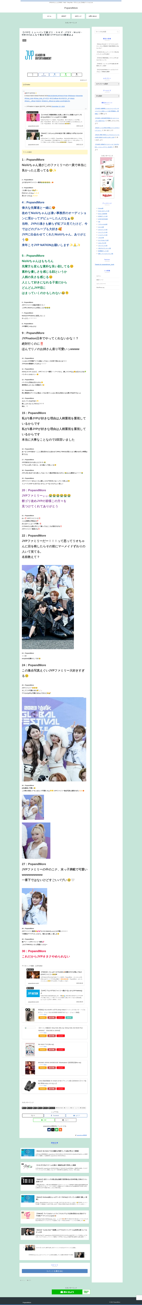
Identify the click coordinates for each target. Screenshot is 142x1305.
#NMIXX (38, 101)
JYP (35, 1107)
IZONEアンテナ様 (102, 216)
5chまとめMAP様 (102, 213)
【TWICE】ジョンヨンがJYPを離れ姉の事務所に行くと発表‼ (107, 64)
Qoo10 (69, 1017)
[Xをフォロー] (52, 1129)
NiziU (40, 1107)
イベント (67, 1107)
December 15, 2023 (58, 106)
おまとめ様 (101, 227)
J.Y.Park (30, 1107)
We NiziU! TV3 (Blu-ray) (46, 1044)
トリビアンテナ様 (102, 235)
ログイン (98, 276)
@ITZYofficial (54, 98)
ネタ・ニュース (75, 1107)
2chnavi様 (100, 208)
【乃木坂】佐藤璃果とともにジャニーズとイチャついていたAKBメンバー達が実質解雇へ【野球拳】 (107, 111)
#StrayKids (79, 96)
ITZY (25, 1107)
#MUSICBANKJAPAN (55, 96)
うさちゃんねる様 (102, 224)
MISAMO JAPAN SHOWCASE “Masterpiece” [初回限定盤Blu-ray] (59, 1062)
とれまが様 (101, 237)
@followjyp (71, 96)
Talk (99, 221)
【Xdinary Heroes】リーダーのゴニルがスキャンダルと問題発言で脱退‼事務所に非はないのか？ (107, 46)
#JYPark (65, 96)
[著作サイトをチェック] (49, 1129)
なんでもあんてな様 (103, 240)
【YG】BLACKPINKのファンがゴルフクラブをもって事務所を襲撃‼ (107, 70)
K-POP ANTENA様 (103, 219)
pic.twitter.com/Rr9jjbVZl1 (61, 101)
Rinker (45, 1014)
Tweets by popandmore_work (104, 264)
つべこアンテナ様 (102, 232)
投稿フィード (99, 279)
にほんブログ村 (102, 243)
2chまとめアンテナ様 (103, 211)
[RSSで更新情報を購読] (60, 1129)
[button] (77, 75)
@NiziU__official (30, 101)
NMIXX (45, 1107)
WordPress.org (100, 287)
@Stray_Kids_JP (39, 98)
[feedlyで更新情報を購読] (56, 1129)
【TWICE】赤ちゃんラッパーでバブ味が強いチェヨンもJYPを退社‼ (107, 53)
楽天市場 (51, 1017)
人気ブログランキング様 (104, 248)
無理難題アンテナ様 (103, 251)
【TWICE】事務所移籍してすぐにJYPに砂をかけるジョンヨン (107, 59)
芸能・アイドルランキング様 (105, 253)
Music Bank (60, 1107)
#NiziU (72, 98)
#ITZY (47, 98)
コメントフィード (101, 283)
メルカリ (60, 1017)
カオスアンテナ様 (102, 229)
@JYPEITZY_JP (64, 98)
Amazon (42, 1017)
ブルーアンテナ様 (102, 245)
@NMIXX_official (47, 101)
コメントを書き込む (54, 1271)
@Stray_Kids (29, 98)
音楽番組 (83, 1107)
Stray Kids (52, 1107)
